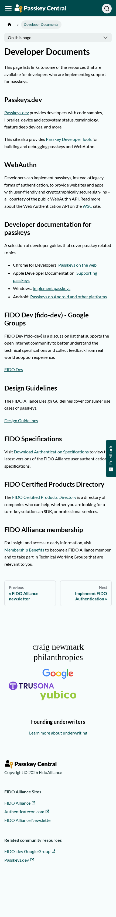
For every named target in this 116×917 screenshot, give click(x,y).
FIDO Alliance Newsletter (28, 820)
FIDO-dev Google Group (27, 851)
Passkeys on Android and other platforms (68, 296)
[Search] (107, 8)
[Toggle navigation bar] (8, 9)
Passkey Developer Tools (69, 139)
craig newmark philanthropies (58, 652)
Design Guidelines (21, 420)
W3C (87, 206)
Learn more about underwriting (58, 732)
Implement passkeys (51, 288)
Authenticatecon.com (24, 811)
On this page (19, 37)
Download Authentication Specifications (51, 451)
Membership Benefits (24, 549)
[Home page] (9, 24)
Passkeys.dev (16, 112)
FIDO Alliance (17, 802)
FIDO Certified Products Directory (44, 497)
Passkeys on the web (77, 264)
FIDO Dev (13, 369)
